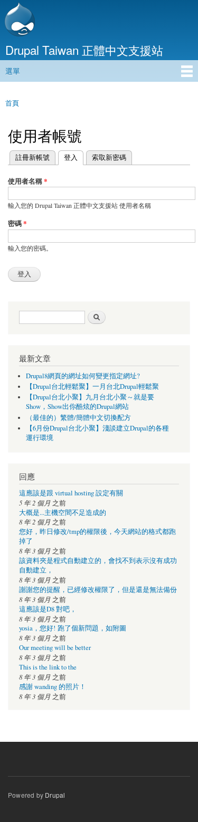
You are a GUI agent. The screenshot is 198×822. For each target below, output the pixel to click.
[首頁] (18, 20)
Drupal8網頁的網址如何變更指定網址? (83, 375)
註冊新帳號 (32, 157)
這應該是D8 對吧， (48, 609)
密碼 (17, 223)
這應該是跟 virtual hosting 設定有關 (71, 493)
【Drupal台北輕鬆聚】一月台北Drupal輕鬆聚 (92, 386)
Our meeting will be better (55, 647)
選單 (12, 70)
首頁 (12, 103)
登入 (68, 157)
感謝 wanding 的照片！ (52, 686)
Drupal (55, 794)
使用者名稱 (28, 181)
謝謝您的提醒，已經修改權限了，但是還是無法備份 (98, 589)
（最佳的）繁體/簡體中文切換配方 (78, 417)
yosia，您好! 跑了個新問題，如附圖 (72, 628)
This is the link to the (48, 667)
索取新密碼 (109, 157)
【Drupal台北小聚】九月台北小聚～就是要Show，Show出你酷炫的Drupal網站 (90, 402)
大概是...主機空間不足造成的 (62, 512)
